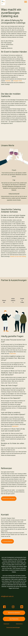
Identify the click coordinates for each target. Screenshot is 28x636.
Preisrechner (12, 353)
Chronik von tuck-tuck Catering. (18, 256)
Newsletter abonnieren (14, 612)
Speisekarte (15, 426)
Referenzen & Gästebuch (8, 498)
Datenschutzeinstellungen (13, 627)
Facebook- (8, 80)
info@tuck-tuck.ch (7, 596)
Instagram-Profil (17, 80)
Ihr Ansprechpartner (7, 541)
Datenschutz (19, 624)
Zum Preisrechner (13, 619)
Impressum (6, 624)
